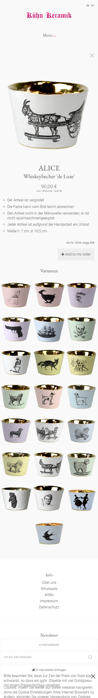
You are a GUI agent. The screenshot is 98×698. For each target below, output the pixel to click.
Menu (48, 35)
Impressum (49, 601)
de (87, 5)
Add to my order (78, 254)
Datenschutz (49, 607)
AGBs (49, 595)
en (92, 5)
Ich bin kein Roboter (18, 657)
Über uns (49, 582)
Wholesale (49, 589)
